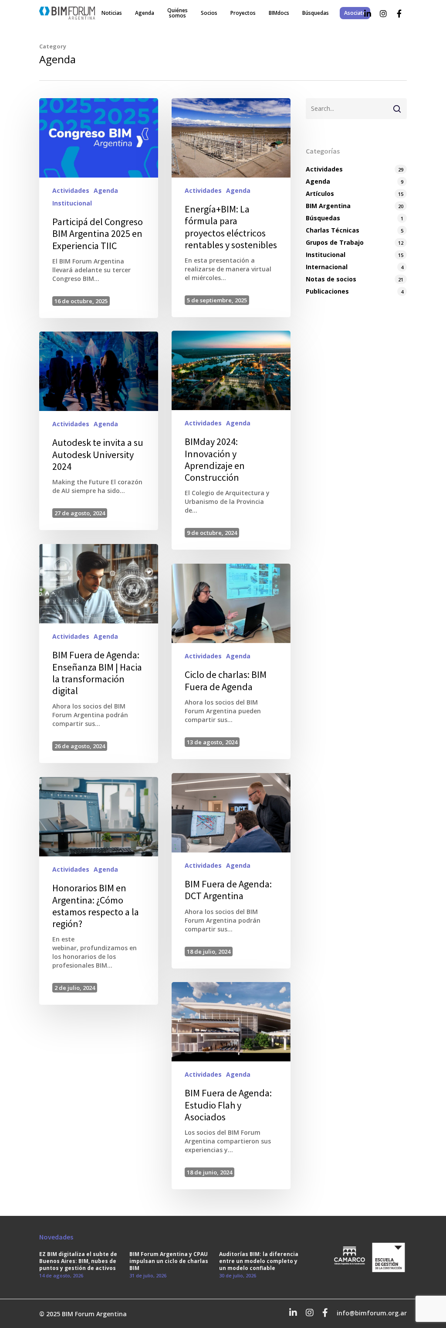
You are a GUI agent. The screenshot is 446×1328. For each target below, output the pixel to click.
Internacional (327, 267)
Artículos (320, 193)
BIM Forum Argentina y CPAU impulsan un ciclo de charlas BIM (168, 1261)
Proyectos (243, 13)
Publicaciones (327, 291)
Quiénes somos (177, 13)
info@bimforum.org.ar (372, 1313)
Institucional (72, 203)
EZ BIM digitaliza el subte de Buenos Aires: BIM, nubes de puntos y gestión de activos (78, 1261)
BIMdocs (279, 13)
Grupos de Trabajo (335, 242)
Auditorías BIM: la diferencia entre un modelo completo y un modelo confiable (258, 1261)
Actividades (70, 190)
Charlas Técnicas (332, 230)
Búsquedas (315, 13)
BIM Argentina (328, 206)
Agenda (144, 13)
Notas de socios (331, 279)
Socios (209, 13)
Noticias (111, 13)
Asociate (355, 13)
